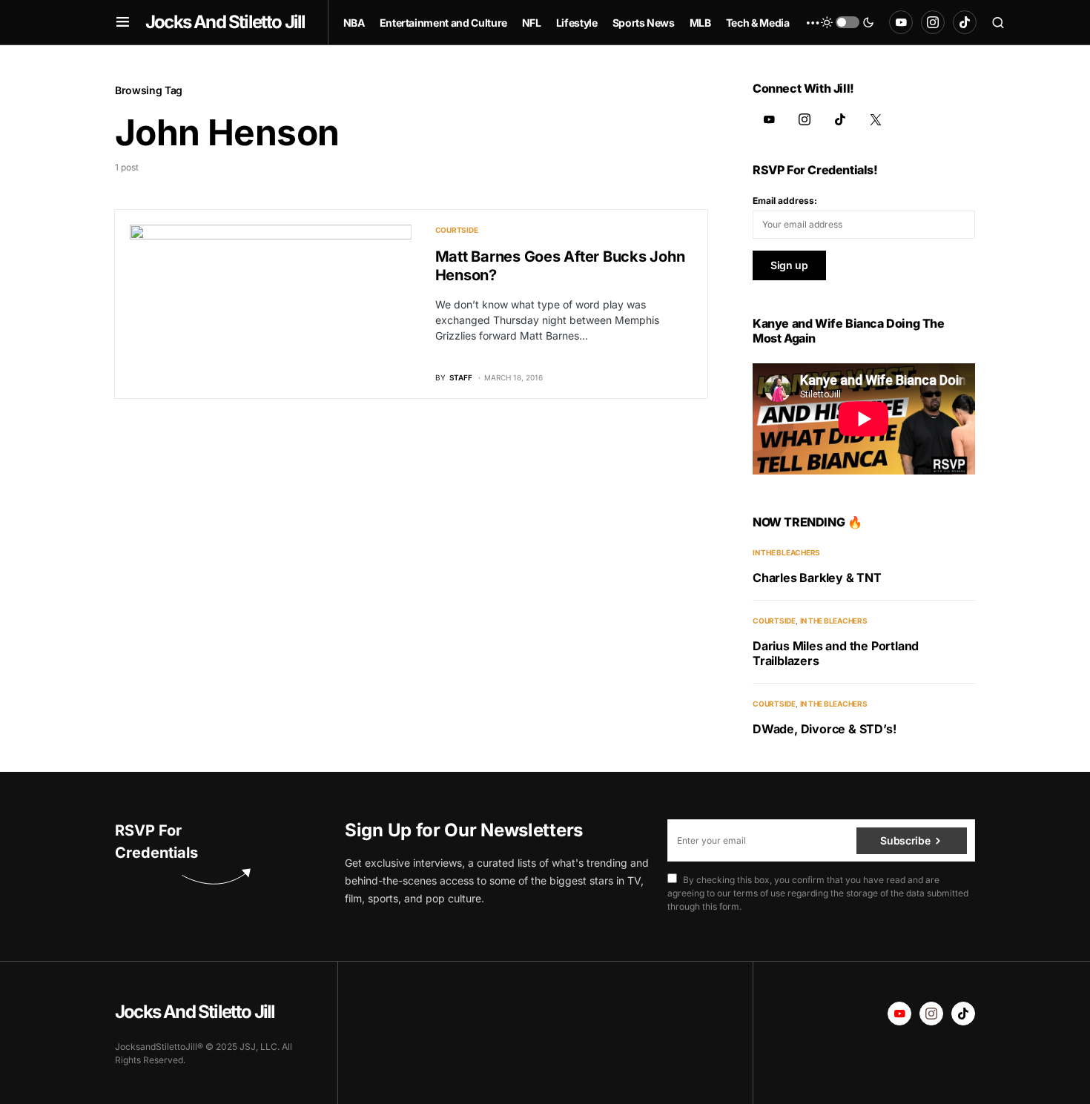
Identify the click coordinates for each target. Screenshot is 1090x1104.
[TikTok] (965, 22)
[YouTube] (901, 22)
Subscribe (905, 840)
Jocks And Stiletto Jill (225, 22)
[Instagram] (933, 22)
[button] (123, 22)
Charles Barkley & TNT (817, 577)
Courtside (456, 229)
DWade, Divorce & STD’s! (824, 728)
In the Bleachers (786, 552)
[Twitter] (875, 119)
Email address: (785, 200)
